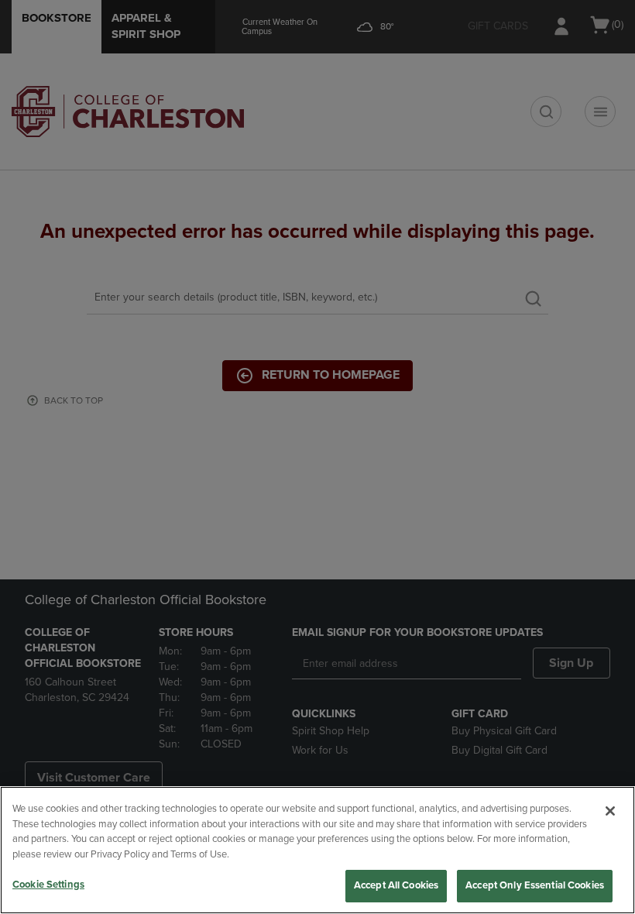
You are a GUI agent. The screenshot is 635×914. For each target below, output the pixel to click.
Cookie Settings (48, 884)
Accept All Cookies (396, 885)
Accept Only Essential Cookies (534, 885)
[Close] (610, 811)
